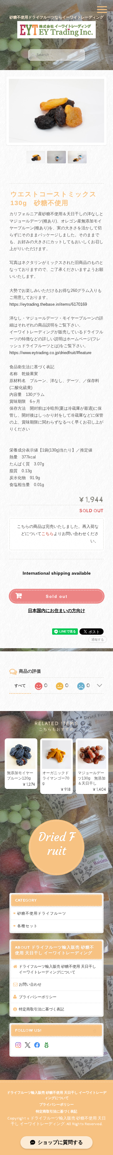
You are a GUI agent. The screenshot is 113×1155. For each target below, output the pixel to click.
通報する (97, 639)
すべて (20, 685)
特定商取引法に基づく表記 (41, 1009)
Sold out (56, 596)
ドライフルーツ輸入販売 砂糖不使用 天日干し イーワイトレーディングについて (57, 969)
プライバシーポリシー (37, 997)
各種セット (27, 926)
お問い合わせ (30, 984)
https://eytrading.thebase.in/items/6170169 (48, 304)
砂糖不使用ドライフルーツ (41, 913)
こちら (47, 534)
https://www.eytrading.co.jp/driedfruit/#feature (50, 352)
